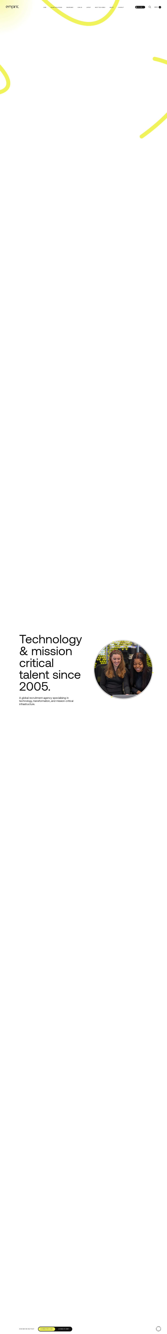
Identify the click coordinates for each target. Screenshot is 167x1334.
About (112, 7)
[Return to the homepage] (12, 7)
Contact (121, 7)
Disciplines (69, 7)
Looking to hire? (63, 1329)
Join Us (80, 7)
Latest (88, 7)
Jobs (44, 7)
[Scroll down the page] (158, 1328)
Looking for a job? (46, 1329)
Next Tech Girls (100, 7)
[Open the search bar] (150, 7)
